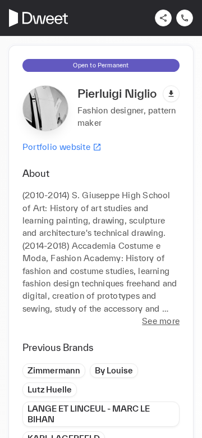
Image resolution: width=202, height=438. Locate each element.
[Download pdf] (171, 93)
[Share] (163, 18)
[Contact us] (184, 18)
